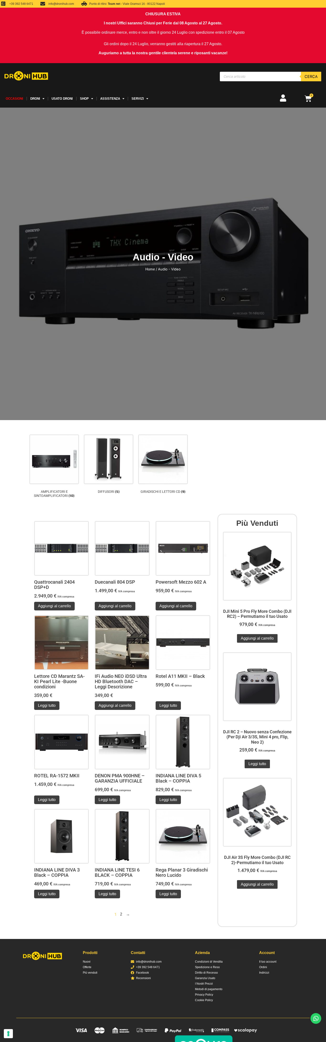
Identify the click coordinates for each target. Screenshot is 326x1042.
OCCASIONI (14, 98)
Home (150, 269)
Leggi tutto (47, 705)
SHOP (84, 98)
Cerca (311, 76)
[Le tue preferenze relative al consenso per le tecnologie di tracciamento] (8, 1033)
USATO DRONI (62, 98)
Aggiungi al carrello (54, 606)
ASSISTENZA (110, 98)
